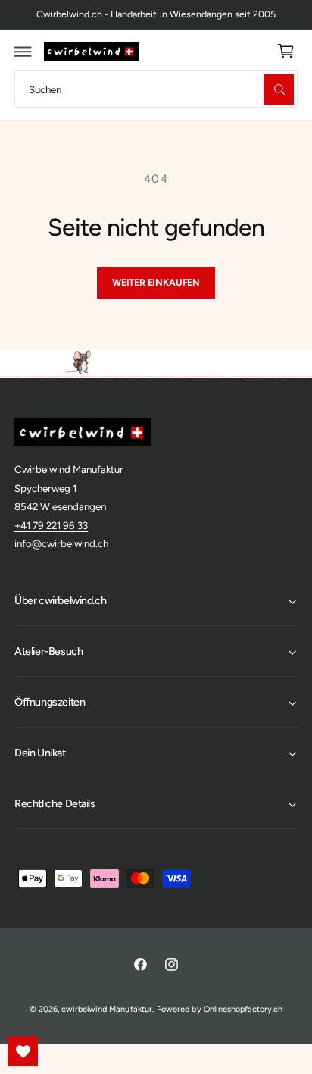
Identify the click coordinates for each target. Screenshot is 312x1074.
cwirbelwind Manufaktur (106, 1009)
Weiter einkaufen (156, 282)
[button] (23, 51)
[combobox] (156, 89)
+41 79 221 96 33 (51, 525)
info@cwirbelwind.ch (61, 543)
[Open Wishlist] (23, 1051)
